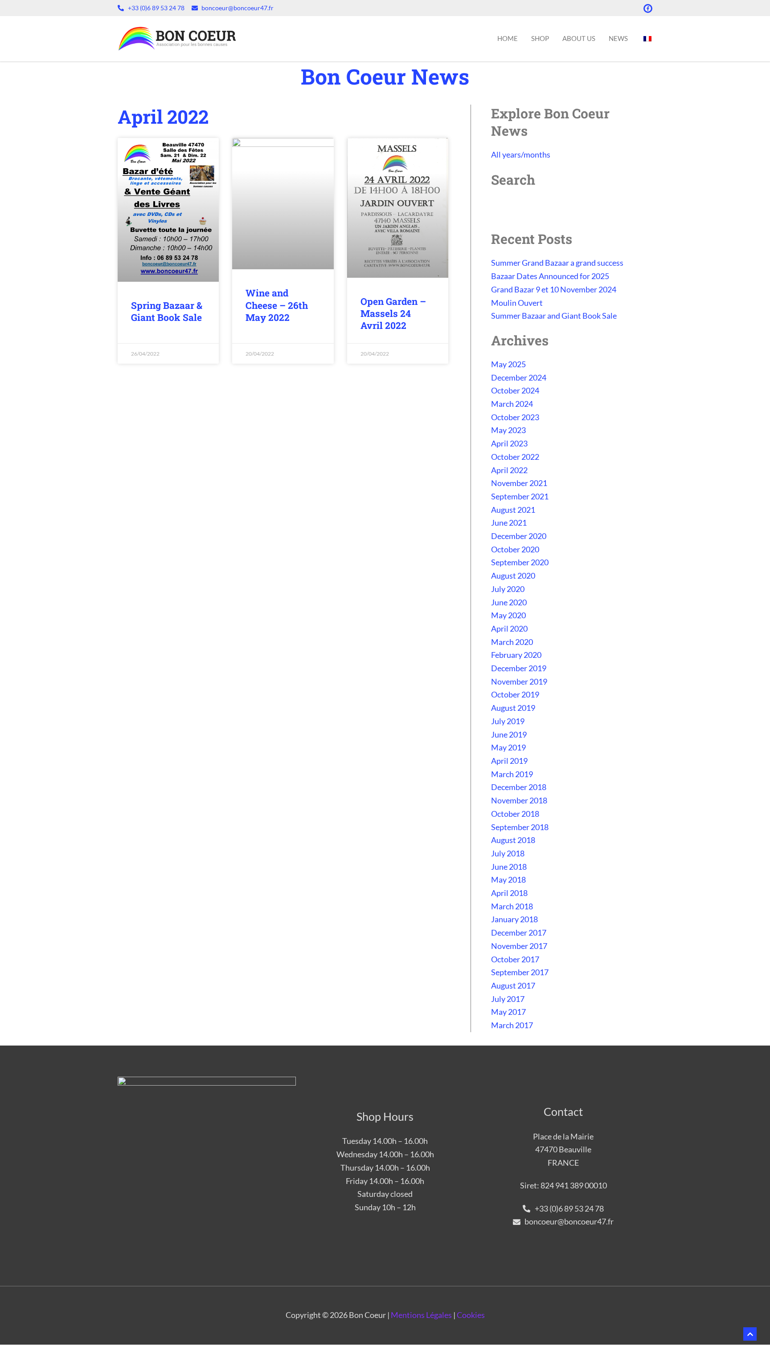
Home (507, 38)
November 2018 (519, 800)
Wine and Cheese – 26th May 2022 (277, 305)
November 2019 (519, 681)
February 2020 (516, 655)
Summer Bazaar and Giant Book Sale (554, 315)
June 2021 (509, 522)
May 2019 (508, 747)
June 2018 (509, 867)
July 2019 (507, 721)
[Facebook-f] (647, 8)
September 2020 (520, 562)
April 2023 (509, 443)
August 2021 (513, 510)
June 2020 (509, 602)
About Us (578, 38)
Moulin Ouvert (517, 303)
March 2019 (512, 774)
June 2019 (509, 734)
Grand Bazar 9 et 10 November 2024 (553, 289)
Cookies (471, 1315)
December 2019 (518, 668)
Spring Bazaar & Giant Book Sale (166, 311)
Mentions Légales (421, 1315)
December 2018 (518, 787)
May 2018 (508, 879)
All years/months (520, 154)
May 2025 (508, 364)
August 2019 (513, 708)
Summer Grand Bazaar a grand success (557, 263)
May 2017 (508, 1012)
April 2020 (509, 628)
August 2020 (513, 575)
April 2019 (509, 761)
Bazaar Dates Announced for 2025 (550, 276)
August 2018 (513, 840)
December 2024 (518, 377)
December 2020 (518, 536)
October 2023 (515, 417)
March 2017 (512, 1025)
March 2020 (512, 642)
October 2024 (515, 390)
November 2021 (519, 483)
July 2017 (507, 999)
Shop (540, 38)
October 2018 (515, 814)
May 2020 (508, 615)
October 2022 (515, 457)
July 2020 (507, 589)
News (618, 38)
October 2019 (515, 694)
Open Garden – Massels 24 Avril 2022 (393, 313)
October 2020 (515, 549)
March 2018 (512, 906)
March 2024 (512, 404)
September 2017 (520, 972)
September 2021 (520, 496)
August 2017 (513, 985)
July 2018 (507, 853)
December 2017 (518, 932)
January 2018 (514, 919)
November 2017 (519, 946)
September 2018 (520, 827)
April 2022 (509, 470)
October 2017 (515, 959)
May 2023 (508, 430)
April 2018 (509, 893)
